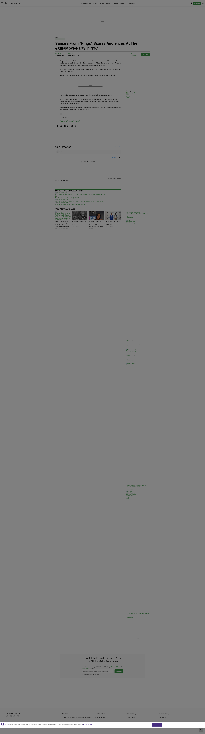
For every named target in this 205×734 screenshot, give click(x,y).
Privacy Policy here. (88, 724)
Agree (157, 724)
